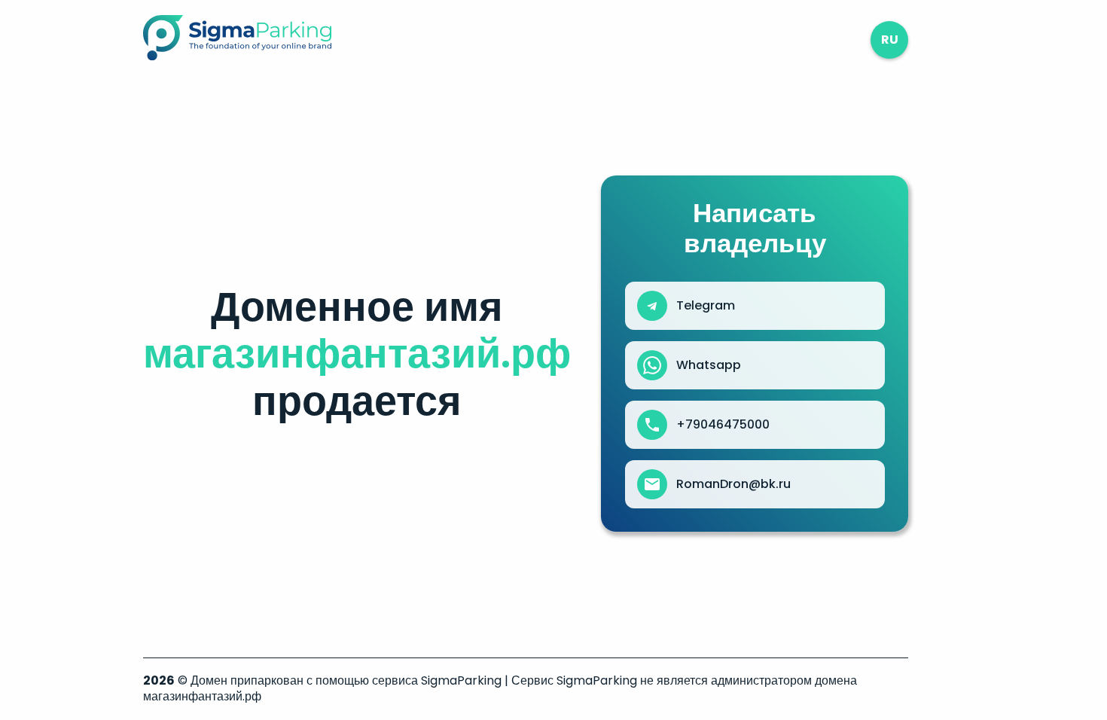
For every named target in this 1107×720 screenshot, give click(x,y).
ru (889, 39)
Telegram (705, 306)
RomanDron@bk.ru (733, 484)
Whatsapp (708, 365)
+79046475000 (723, 425)
